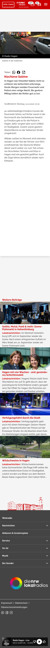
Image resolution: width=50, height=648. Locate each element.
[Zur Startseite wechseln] (8, 4)
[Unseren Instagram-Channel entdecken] (11, 612)
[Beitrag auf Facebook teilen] (18, 72)
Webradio (7, 518)
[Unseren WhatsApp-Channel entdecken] (2, 612)
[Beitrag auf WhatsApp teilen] (13, 72)
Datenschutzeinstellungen (14, 607)
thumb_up (44, 641)
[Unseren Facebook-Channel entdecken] (7, 612)
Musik (5, 555)
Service (6, 540)
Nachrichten (8, 525)
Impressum (6, 603)
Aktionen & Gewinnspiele (15, 533)
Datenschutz (21, 603)
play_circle (39, 641)
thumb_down (34, 641)
